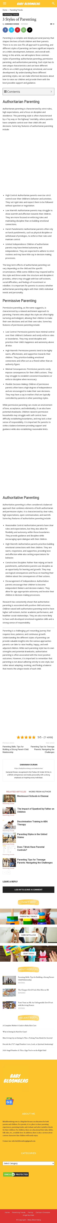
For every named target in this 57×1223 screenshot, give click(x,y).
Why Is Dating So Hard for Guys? (15, 1032)
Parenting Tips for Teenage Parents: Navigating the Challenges (42, 749)
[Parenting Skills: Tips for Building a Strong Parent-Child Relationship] (9, 980)
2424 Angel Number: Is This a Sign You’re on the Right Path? (24, 1050)
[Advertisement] (28, 163)
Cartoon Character (43, 1212)
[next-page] (8, 872)
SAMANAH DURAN (12, 24)
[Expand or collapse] (51, 91)
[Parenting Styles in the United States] (9, 838)
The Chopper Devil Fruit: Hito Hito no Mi (33, 990)
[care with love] (28, 935)
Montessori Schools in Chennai (32, 796)
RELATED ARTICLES (16, 791)
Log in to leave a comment (28, 889)
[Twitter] (11, 30)
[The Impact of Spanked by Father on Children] (9, 810)
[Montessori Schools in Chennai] (9, 798)
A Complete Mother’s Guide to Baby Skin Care (19, 1025)
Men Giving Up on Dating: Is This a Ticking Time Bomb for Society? (28, 1038)
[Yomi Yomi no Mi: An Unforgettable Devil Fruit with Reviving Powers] (9, 1005)
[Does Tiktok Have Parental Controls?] (9, 849)
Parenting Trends (16, 10)
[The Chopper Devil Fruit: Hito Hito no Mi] (9, 993)
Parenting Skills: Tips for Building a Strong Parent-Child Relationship (15, 749)
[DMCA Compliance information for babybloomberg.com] (22, 1197)
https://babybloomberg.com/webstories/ (28, 768)
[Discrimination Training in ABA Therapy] (9, 824)
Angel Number (28, 1215)
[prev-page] (4, 872)
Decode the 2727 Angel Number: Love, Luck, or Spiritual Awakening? (28, 1044)
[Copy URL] (29, 30)
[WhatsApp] (23, 30)
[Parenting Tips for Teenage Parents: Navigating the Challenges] (9, 862)
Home (5, 10)
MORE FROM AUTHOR (40, 791)
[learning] (28, 917)
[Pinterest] (17, 30)
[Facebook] (5, 30)
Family (30, 1212)
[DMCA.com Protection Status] (16, 1176)
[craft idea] (28, 954)
